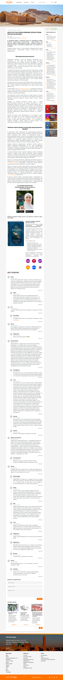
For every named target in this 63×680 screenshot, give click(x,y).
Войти (55, 2)
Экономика (25, 665)
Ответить (40, 290)
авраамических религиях (25, 88)
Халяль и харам (9, 660)
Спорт (24, 666)
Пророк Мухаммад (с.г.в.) (11, 658)
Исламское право (27, 656)
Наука (24, 663)
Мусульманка (44, 655)
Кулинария (43, 660)
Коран (7, 656)
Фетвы (7, 670)
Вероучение (19, 2)
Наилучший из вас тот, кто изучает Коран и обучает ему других (17, 642)
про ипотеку (16, 319)
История (25, 655)
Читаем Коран (11, 637)
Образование (26, 660)
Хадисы (7, 665)
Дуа (7, 669)
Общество (26, 2)
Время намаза (9, 663)
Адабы (7, 666)
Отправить (39, 598)
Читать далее (53, 40)
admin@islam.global (36, 677)
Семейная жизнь (45, 658)
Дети (42, 656)
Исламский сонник (27, 667)
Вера (7, 655)
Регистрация (53, 28)
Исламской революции (12, 162)
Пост (7, 667)
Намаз (7, 662)
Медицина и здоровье (28, 662)
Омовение (8, 659)
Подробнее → (14, 624)
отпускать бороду (11, 174)
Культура (25, 658)
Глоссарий (8, 672)
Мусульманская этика (28, 659)
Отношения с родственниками (48, 659)
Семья (32, 2)
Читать (8, 648)
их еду (32, 119)
